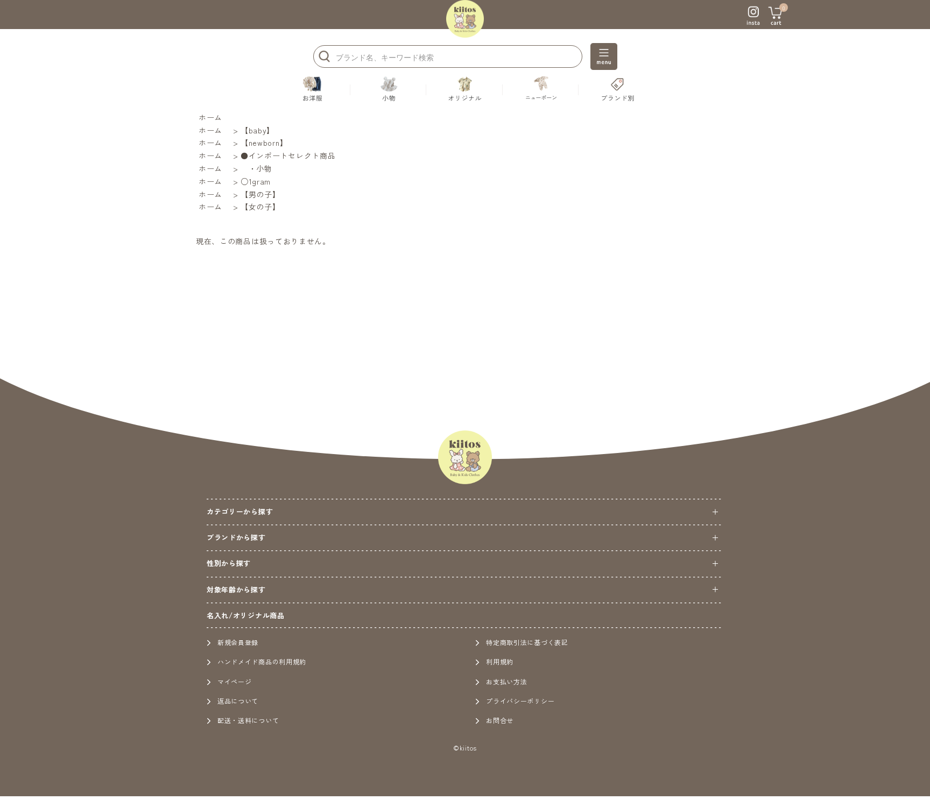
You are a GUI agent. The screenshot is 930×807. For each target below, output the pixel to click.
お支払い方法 (506, 681)
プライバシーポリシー (520, 700)
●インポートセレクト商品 (288, 155)
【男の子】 (260, 194)
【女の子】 (260, 206)
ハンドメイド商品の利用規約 (261, 661)
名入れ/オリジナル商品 (246, 615)
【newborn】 (264, 142)
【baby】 (257, 130)
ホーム (210, 117)
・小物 (256, 168)
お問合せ (499, 720)
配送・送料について (248, 720)
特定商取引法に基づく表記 (527, 642)
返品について (237, 700)
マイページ (234, 681)
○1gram (256, 181)
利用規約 (499, 661)
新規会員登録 (237, 642)
